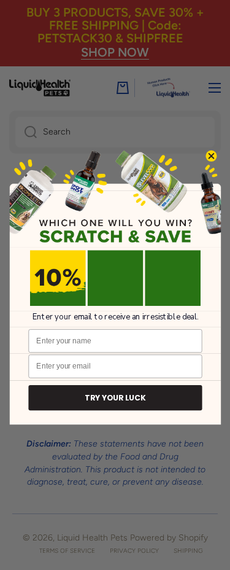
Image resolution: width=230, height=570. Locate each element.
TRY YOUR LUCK (115, 398)
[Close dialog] (211, 156)
